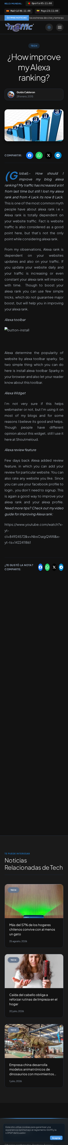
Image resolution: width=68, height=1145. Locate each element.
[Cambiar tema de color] (49, 27)
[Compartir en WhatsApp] (39, 155)
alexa (59, 179)
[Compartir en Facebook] (29, 155)
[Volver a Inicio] (19, 27)
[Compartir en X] (48, 155)
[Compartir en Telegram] (58, 155)
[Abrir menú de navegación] (59, 27)
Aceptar (56, 1138)
